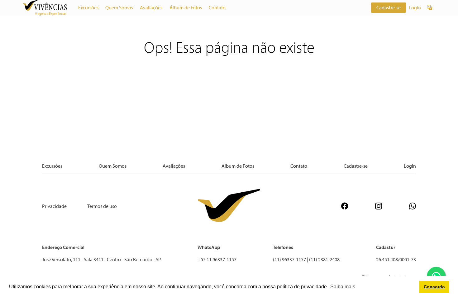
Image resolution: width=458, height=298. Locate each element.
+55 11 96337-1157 (217, 259)
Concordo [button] (434, 286)
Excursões (88, 7)
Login (415, 7)
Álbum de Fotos (185, 7)
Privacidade (54, 206)
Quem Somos (119, 7)
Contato (217, 7)
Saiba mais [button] (342, 286)
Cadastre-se (388, 7)
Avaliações (151, 7)
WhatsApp (209, 247)
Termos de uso (102, 206)
